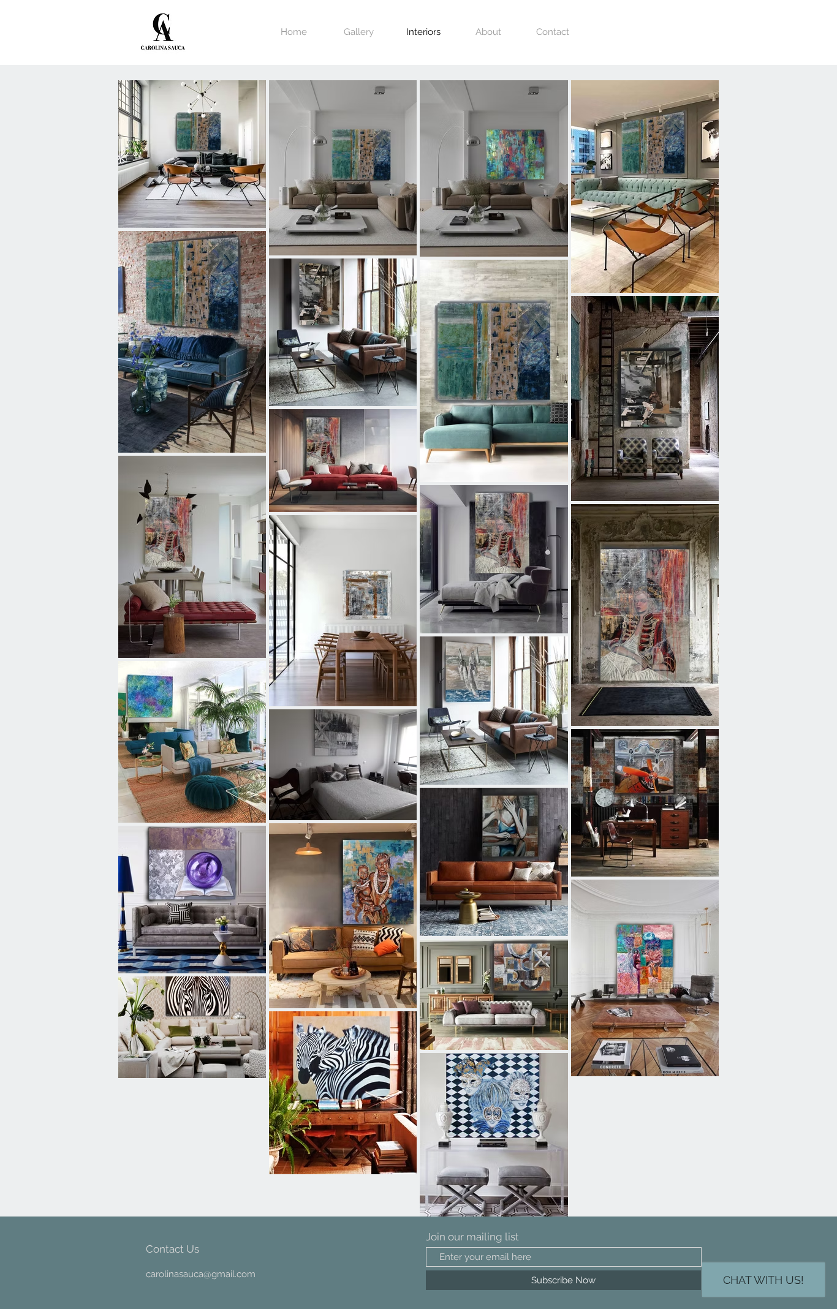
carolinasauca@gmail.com (201, 1274)
